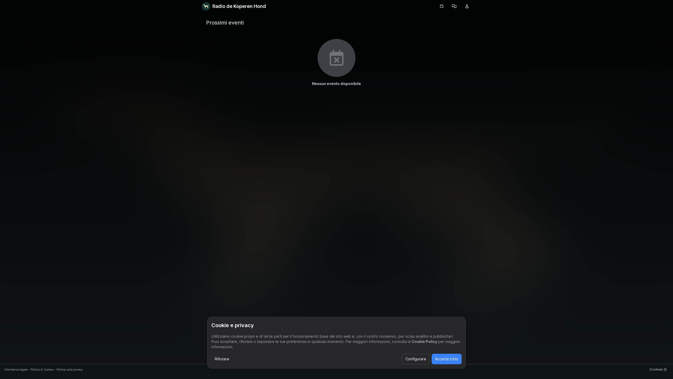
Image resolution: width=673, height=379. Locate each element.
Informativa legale (16, 369)
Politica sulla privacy (70, 369)
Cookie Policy (424, 341)
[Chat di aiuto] (454, 6)
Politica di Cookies (42, 369)
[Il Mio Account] (467, 6)
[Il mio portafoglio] (441, 6)
